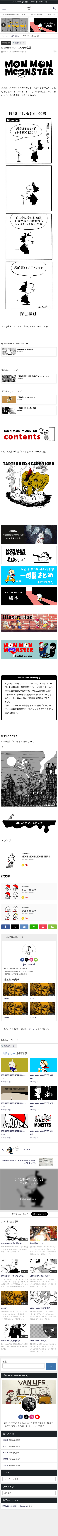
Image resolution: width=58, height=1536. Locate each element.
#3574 (5, 1465)
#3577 (5, 1446)
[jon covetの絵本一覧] (14, 25)
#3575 (5, 1459)
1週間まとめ (6, 42)
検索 (4, 1361)
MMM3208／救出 (9, 1506)
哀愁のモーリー (20, 43)
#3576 (5, 1453)
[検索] (51, 1366)
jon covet (29, 964)
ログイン (31, 1029)
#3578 (5, 1440)
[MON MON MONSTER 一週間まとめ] (43, 25)
